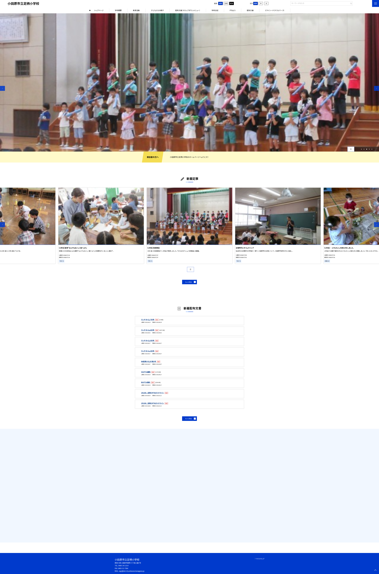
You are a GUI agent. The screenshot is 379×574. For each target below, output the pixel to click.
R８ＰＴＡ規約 (146, 382)
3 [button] (366, 149)
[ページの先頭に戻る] (375, 570)
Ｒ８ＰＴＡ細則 (146, 372)
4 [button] (369, 149)
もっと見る (188, 282)
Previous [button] (2, 88)
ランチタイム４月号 (148, 351)
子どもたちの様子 (157, 10)
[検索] (350, 3)
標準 (255, 3)
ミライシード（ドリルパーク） (275, 10)
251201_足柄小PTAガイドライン (152, 393)
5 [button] (371, 149)
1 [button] (361, 149)
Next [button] (376, 88)
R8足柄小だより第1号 (148, 361)
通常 (220, 3)
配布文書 (250, 10)
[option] (189, 82)
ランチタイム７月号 (148, 319)
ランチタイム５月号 (148, 340)
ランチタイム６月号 (148, 330)
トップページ (99, 10)
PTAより (232, 10)
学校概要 (118, 10)
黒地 (231, 3)
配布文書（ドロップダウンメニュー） (187, 10)
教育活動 (136, 10)
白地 (226, 3)
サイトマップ (260, 559)
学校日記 (215, 10)
